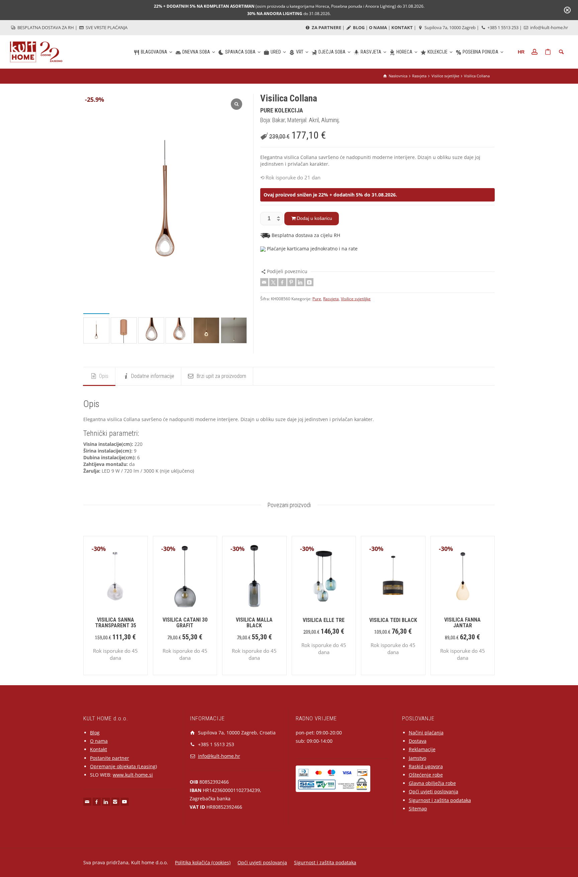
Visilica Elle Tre (324, 620)
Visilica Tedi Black (393, 620)
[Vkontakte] (309, 282)
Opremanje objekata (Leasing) (123, 766)
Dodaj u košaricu (314, 218)
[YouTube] (125, 802)
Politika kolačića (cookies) (202, 862)
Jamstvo (417, 758)
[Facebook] (282, 282)
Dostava (417, 741)
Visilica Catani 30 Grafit (185, 623)
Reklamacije (422, 749)
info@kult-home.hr (549, 27)
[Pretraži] (561, 52)
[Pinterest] (291, 282)
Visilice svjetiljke (356, 298)
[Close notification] (567, 10)
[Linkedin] (300, 282)
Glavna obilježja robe (432, 783)
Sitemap (418, 808)
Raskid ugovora (426, 766)
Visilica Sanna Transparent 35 (115, 623)
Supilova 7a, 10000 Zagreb (449, 27)
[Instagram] (115, 802)
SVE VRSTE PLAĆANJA (106, 27)
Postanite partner (109, 758)
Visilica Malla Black (254, 623)
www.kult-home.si (133, 775)
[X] (273, 282)
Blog (95, 732)
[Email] (264, 282)
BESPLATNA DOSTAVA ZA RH (45, 27)
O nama (99, 741)
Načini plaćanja (426, 732)
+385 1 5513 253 (502, 27)
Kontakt (98, 749)
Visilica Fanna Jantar (462, 623)
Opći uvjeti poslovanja (433, 791)
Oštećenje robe (426, 775)
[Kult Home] (36, 51)
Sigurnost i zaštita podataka (440, 800)
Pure (316, 298)
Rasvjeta (331, 298)
